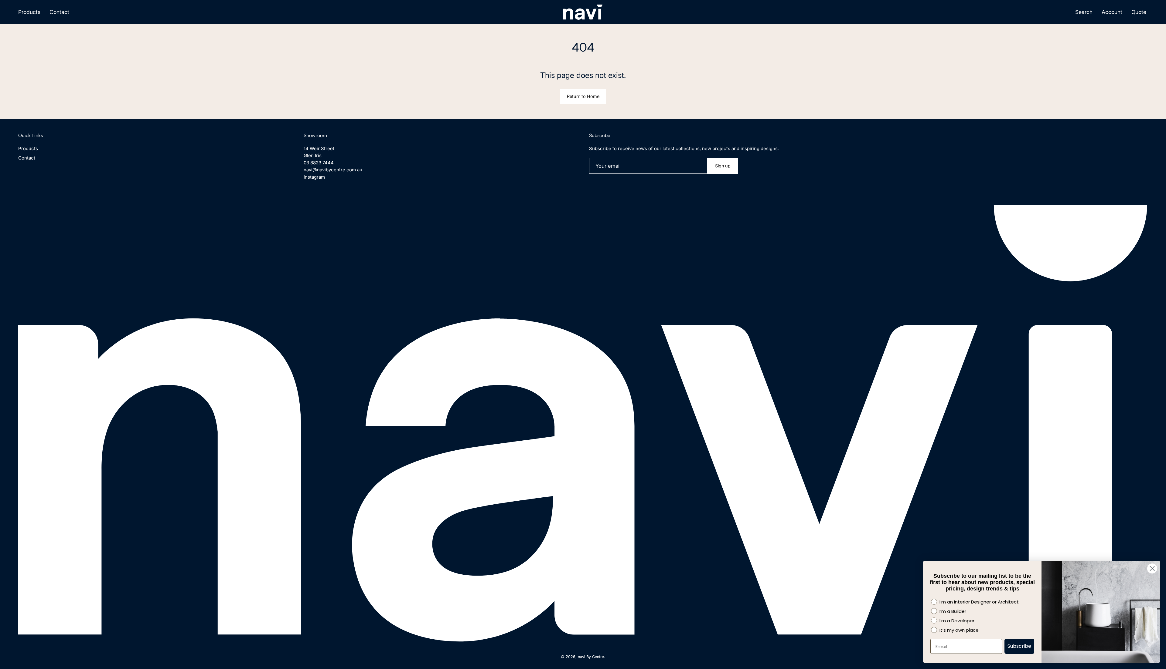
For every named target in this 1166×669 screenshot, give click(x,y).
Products (28, 148)
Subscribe (1019, 646)
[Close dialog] (1152, 568)
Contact (26, 158)
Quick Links (30, 135)
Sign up (723, 165)
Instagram (314, 177)
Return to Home (583, 96)
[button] (1084, 12)
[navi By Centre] (583, 12)
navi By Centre (591, 656)
